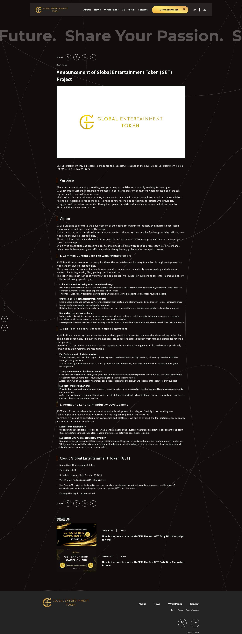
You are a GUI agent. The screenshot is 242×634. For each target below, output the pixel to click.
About (87, 9)
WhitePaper (111, 9)
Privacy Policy (177, 610)
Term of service (192, 610)
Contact (142, 9)
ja (195, 10)
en (204, 10)
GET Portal (128, 9)
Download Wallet (169, 10)
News (97, 9)
